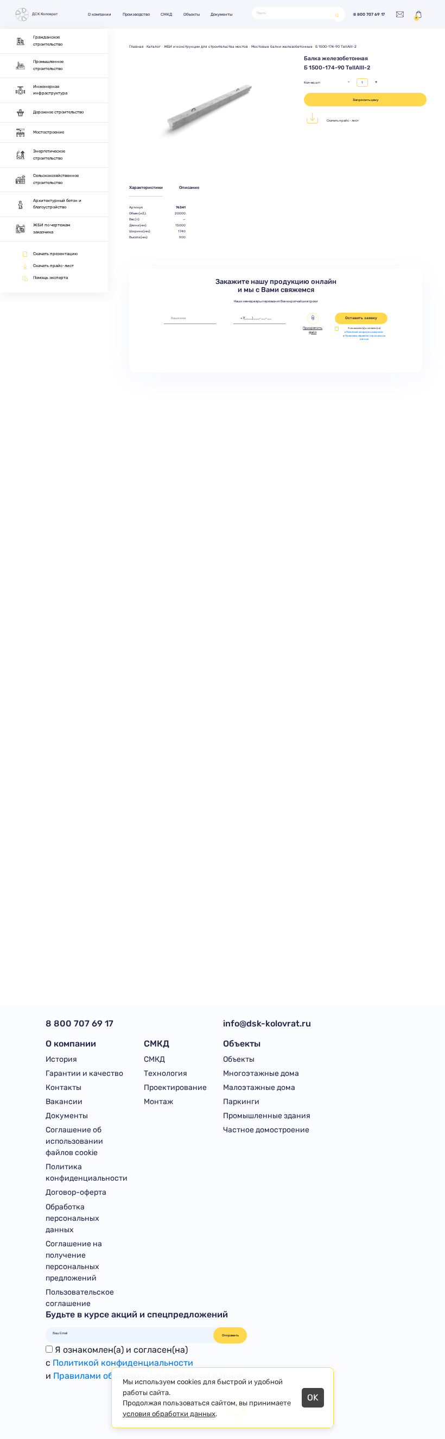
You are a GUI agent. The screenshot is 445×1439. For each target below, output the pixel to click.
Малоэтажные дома (259, 1087)
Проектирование (175, 1087)
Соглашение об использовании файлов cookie (74, 1141)
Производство (136, 14)
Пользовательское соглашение (80, 1298)
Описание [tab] (189, 187)
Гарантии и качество (84, 1073)
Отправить (230, 1335)
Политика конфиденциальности (87, 1172)
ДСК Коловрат (45, 14)
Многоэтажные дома (261, 1073)
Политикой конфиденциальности (364, 332)
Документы (221, 14)
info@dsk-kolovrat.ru (267, 1023)
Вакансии (64, 1101)
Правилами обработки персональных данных (365, 337)
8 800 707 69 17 (369, 14)
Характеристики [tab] (146, 187)
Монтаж (158, 1101)
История (61, 1059)
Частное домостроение (266, 1129)
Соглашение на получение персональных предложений (74, 1261)
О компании (99, 14)
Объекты (191, 14)
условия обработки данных (169, 1414)
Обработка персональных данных (72, 1218)
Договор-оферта (76, 1192)
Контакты (63, 1087)
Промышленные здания (266, 1115)
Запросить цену (365, 100)
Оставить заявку (361, 318)
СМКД (166, 14)
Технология (165, 1073)
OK (313, 1397)
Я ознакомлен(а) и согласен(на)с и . (146, 1363)
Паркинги (241, 1101)
